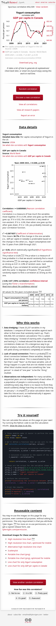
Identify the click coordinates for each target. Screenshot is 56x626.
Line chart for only (25, 562)
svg (35, 62)
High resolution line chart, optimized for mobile (29, 543)
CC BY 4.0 (28, 622)
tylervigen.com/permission (14, 529)
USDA (12, 142)
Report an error (28, 115)
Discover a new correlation (28, 97)
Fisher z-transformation (23, 283)
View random (42, 7)
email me (44, 2)
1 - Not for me (14, 593)
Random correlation (28, 89)
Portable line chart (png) (19, 554)
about (37, 2)
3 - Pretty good (41, 593)
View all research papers (28, 110)
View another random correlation (28, 582)
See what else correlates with (24, 145)
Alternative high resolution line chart (25, 547)
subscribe (51, 2)
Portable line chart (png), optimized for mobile (29, 558)
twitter (45, 614)
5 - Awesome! (34, 598)
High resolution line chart (19, 539)
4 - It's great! (21, 598)
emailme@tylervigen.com (32, 614)
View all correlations (28, 104)
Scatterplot (13, 550)
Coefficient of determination (29, 233)
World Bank (15, 153)
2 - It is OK (27, 593)
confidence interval (38, 281)
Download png (26, 62)
